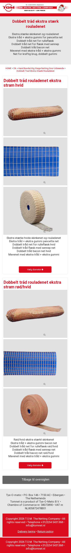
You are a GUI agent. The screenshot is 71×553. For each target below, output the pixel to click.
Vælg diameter (34, 269)
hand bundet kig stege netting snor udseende (41, 68)
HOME (8, 68)
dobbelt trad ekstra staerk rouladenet (35, 71)
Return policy (45, 531)
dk (15, 68)
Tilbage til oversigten (35, 479)
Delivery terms (26, 531)
